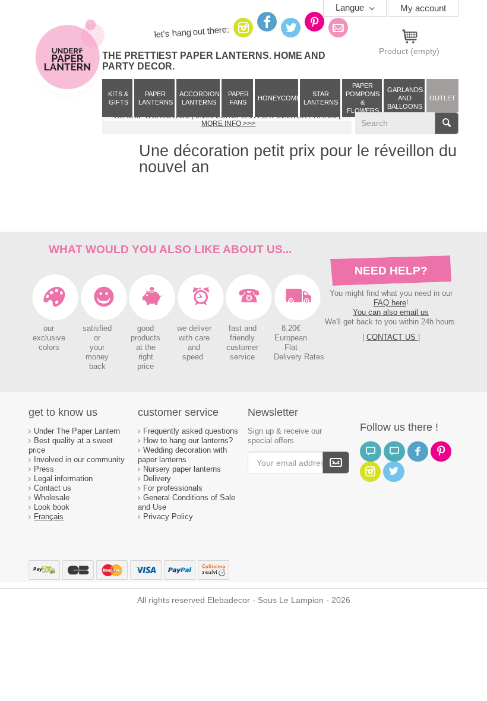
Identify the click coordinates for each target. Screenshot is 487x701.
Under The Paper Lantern (77, 431)
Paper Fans (238, 98)
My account (423, 8)
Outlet (442, 98)
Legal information (63, 478)
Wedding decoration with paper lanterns (182, 455)
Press (44, 469)
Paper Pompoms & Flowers (363, 98)
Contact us (52, 488)
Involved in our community (79, 459)
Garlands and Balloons (405, 98)
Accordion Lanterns (199, 98)
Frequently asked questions (190, 431)
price (145, 366)
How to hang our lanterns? (188, 440)
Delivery (157, 478)
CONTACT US (392, 337)
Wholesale (51, 497)
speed (192, 357)
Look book (51, 507)
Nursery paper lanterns (182, 469)
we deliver (194, 328)
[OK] (335, 462)
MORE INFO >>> (228, 123)
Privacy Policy (168, 516)
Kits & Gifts (118, 98)
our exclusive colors (49, 338)
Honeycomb (279, 98)
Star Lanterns (320, 98)
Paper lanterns (155, 98)
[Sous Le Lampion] (70, 59)
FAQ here (390, 302)
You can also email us (391, 312)
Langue (351, 7)
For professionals (173, 488)
